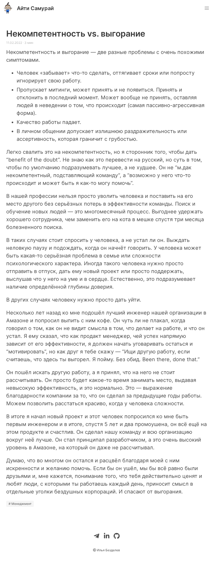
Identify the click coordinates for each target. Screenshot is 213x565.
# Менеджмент (20, 504)
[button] (207, 8)
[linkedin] (106, 536)
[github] (116, 536)
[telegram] (96, 536)
